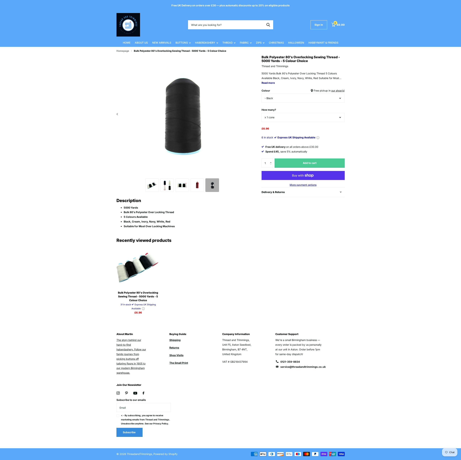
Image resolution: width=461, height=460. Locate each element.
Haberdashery (205, 42)
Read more (268, 82)
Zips (259, 42)
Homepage (122, 50)
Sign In (318, 24)
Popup (317, 137)
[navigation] (117, 114)
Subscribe (129, 432)
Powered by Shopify (165, 453)
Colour (303, 90)
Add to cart (309, 162)
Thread (227, 42)
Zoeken (268, 24)
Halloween (296, 42)
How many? (269, 109)
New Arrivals (161, 42)
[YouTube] (135, 393)
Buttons (182, 42)
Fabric (244, 42)
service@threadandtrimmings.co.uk (303, 366)
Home (126, 42)
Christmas (276, 42)
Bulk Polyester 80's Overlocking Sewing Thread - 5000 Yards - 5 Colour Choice (138, 296)
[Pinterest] (126, 393)
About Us (141, 42)
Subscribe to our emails (131, 399)
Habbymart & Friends (323, 42)
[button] (272, 160)
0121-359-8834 (290, 361)
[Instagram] (118, 393)
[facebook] (143, 393)
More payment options (303, 184)
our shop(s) (338, 90)
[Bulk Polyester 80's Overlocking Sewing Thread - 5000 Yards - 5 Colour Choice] (138, 266)
